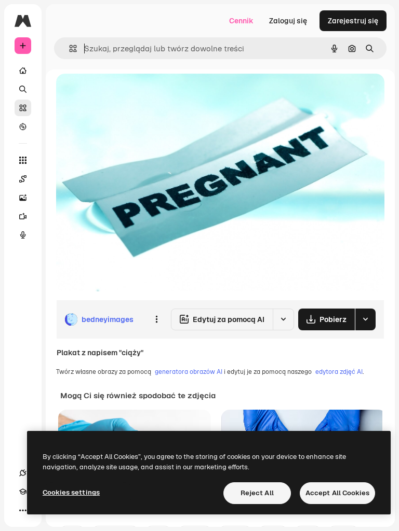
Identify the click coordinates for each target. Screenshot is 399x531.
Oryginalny (128, 93)
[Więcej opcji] (156, 319)
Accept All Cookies (337, 492)
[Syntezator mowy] (23, 235)
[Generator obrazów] (23, 197)
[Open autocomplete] (69, 48)
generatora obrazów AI (188, 372)
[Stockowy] (23, 108)
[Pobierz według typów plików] (365, 319)
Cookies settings (71, 492)
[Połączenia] (23, 473)
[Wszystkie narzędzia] (23, 160)
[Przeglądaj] (23, 126)
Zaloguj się (288, 20)
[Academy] (23, 491)
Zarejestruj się (353, 20)
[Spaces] (23, 179)
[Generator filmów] (23, 216)
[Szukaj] (23, 89)
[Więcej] (23, 510)
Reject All (257, 492)
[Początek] (23, 70)
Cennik (241, 20)
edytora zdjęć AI (339, 372)
